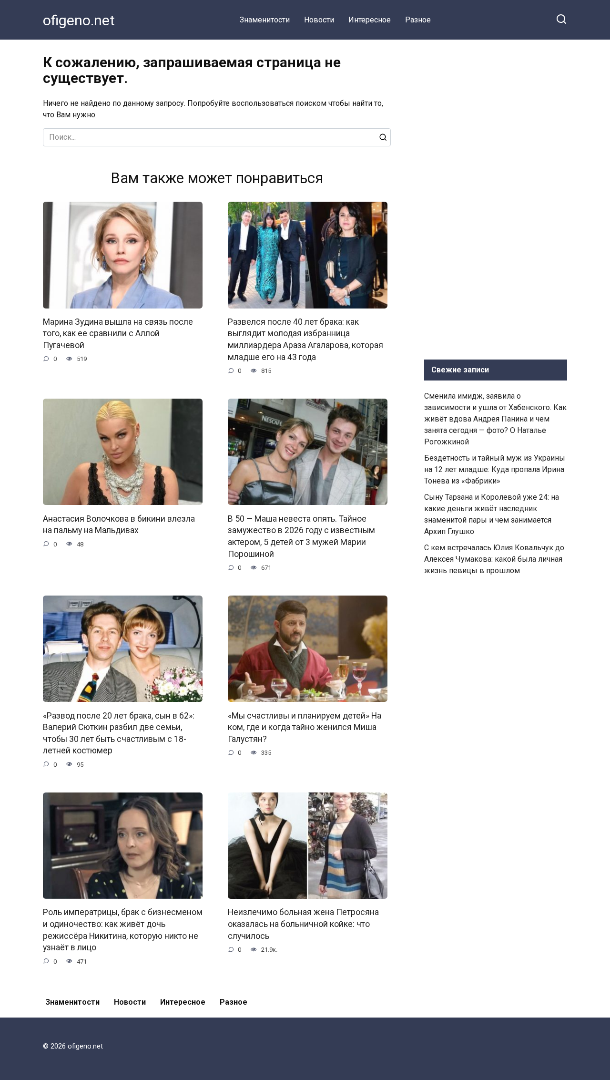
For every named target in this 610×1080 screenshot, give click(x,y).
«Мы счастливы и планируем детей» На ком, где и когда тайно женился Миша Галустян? (304, 726)
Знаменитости (265, 19)
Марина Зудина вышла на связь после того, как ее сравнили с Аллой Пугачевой (118, 333)
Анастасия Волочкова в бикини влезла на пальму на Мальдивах (119, 524)
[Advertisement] (495, 197)
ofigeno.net (79, 20)
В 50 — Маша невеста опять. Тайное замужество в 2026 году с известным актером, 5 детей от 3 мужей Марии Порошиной (301, 536)
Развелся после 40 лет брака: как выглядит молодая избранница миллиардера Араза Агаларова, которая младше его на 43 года (305, 339)
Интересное (369, 19)
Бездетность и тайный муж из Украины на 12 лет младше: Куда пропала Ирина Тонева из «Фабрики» (494, 469)
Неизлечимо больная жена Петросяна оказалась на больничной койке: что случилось (303, 923)
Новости (319, 19)
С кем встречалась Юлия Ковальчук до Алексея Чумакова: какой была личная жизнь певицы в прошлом (494, 559)
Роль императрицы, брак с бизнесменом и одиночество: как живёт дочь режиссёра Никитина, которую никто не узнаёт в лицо (123, 929)
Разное (418, 19)
